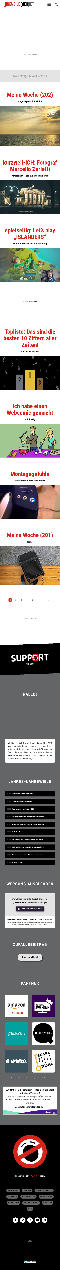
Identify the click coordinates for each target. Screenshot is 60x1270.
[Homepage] (21, 4)
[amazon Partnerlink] (16, 1005)
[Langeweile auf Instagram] (30, 1219)
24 (49, 600)
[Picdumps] (16, 1061)
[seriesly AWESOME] (43, 1005)
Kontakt (12, 1197)
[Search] (56, 4)
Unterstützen (44, 1190)
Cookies (47, 1203)
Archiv (27, 1190)
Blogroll (13, 1190)
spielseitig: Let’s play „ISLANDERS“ (30, 233)
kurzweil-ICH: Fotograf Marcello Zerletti (30, 166)
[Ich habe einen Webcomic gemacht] (30, 440)
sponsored (46, 1197)
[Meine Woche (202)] (30, 125)
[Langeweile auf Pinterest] (44, 1219)
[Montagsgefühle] (30, 501)
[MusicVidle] (16, 1033)
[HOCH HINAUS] (30, 1241)
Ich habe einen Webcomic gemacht (30, 409)
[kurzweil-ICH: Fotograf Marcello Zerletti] (30, 196)
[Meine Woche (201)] (30, 565)
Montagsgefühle (29, 473)
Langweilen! (30, 957)
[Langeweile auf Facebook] (15, 1219)
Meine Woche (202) (30, 94)
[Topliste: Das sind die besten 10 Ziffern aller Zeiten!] (30, 372)
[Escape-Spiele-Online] (43, 1061)
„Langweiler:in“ (20, 902)
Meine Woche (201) (30, 535)
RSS (30, 1209)
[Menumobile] (49, 4)
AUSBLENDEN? (33, 619)
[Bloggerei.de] (30, 1261)
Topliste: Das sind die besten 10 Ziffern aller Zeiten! (30, 338)
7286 (33, 1176)
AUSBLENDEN (33, 54)
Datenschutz (31, 1203)
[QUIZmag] (43, 1033)
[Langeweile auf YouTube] (37, 1219)
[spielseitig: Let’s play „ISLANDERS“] (30, 264)
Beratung (13, 1203)
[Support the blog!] (30, 659)
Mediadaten (28, 1197)
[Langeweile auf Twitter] (22, 1219)
